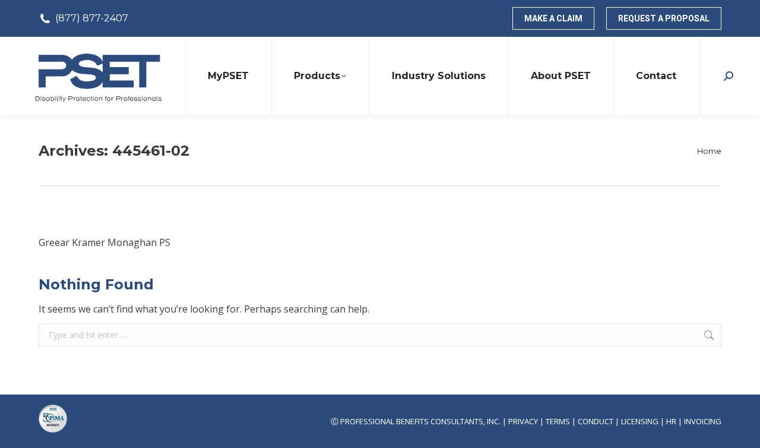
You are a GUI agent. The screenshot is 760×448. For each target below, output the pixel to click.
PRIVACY (523, 421)
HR (671, 421)
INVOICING (702, 421)
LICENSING (639, 421)
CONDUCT (595, 421)
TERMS (558, 421)
